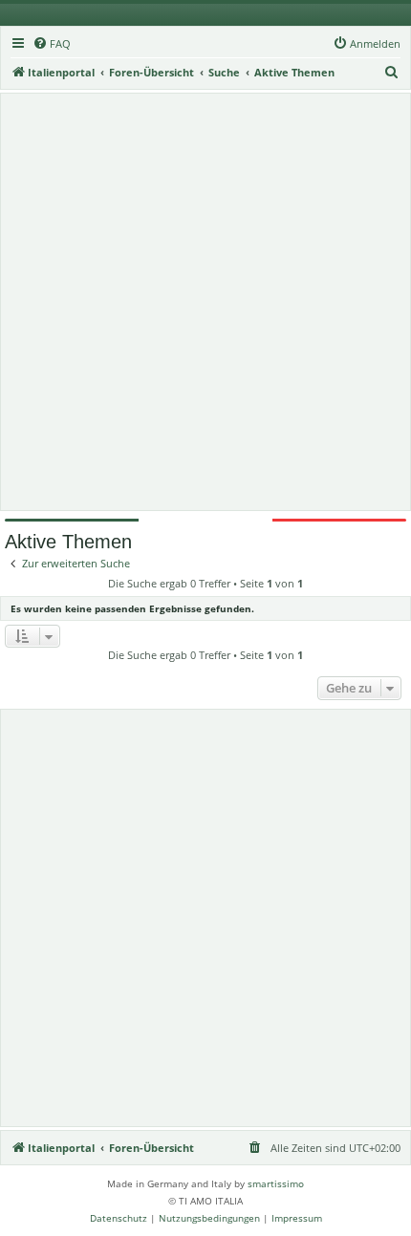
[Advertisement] (205, 301)
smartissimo (276, 1183)
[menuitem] (51, 43)
